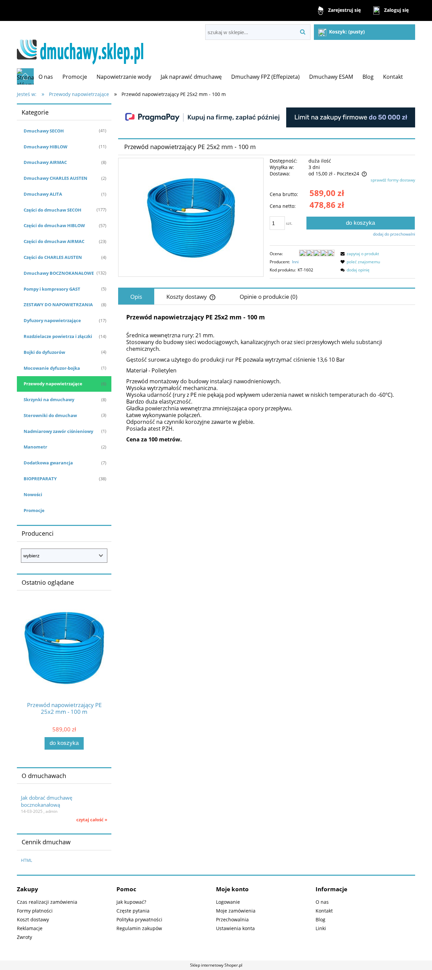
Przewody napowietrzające (53, 384)
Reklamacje (30, 928)
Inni (295, 262)
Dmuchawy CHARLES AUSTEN (55, 178)
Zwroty (24, 937)
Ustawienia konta (235, 928)
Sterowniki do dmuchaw (50, 415)
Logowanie (228, 902)
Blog (320, 919)
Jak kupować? (131, 902)
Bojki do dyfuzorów (44, 352)
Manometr (35, 447)
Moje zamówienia (235, 910)
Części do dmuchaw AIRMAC (54, 241)
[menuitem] (46, 76)
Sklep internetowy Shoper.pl (216, 965)
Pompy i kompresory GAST (52, 289)
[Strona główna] (83, 44)
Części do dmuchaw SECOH (52, 210)
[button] (359, 254)
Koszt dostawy (33, 919)
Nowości (33, 494)
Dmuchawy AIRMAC (45, 162)
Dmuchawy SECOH (44, 131)
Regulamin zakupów (139, 928)
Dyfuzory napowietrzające (52, 320)
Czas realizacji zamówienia (47, 902)
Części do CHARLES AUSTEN (53, 257)
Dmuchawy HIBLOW (46, 147)
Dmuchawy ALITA (43, 194)
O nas (322, 902)
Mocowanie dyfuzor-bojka (52, 368)
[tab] (136, 297)
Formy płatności (35, 910)
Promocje (34, 510)
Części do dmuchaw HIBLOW (54, 225)
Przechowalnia (232, 919)
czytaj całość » (91, 820)
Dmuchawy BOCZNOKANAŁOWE (59, 273)
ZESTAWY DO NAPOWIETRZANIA (58, 304)
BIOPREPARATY (40, 479)
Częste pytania (133, 910)
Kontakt (324, 910)
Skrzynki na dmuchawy (49, 399)
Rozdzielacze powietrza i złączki (58, 336)
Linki (321, 928)
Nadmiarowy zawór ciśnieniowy (58, 431)
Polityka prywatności (139, 919)
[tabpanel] (266, 378)
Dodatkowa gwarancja (48, 463)
